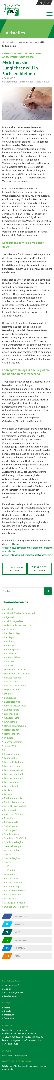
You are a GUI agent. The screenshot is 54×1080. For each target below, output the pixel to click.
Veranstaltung (11, 878)
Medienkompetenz (14, 801)
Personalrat (10, 809)
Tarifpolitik (9, 870)
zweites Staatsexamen (16, 906)
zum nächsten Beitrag (39, 569)
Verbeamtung (11, 886)
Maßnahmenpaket (14, 797)
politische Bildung (13, 813)
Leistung (8, 789)
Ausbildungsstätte (13, 621)
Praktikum (9, 818)
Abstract (8, 609)
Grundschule (10, 721)
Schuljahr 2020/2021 (15, 838)
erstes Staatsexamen (15, 705)
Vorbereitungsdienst (15, 890)
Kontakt (7, 1011)
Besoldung (9, 641)
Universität (10, 874)
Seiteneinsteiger (13, 846)
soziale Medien (12, 850)
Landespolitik (11, 757)
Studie (37, 81)
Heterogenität (11, 729)
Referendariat (11, 822)
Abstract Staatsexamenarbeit (19, 613)
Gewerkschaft (11, 717)
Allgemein (9, 617)
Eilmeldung (10, 697)
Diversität (9, 693)
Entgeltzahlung (12, 701)
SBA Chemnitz (12, 826)
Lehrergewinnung (13, 777)
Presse (7, 1007)
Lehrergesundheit (13, 773)
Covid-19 (9, 665)
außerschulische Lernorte (17, 625)
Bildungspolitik (12, 649)
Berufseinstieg (9, 81)
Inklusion (9, 737)
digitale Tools (11, 681)
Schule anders (11, 834)
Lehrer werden (25, 81)
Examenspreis (11, 709)
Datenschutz (10, 1018)
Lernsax (8, 793)
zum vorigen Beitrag (15, 569)
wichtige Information (15, 902)
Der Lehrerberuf (11, 985)
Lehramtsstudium (13, 761)
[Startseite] (3, 42)
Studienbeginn (12, 858)
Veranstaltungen (13, 882)
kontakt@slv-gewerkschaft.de (16, 1040)
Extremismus (11, 713)
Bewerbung (10, 645)
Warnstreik (10, 898)
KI (5, 749)
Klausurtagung (12, 753)
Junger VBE (10, 745)
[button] (49, 14)
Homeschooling (12, 733)
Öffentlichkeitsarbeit (15, 805)
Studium (8, 862)
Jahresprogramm (13, 741)
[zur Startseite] (12, 9)
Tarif (6, 866)
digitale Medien (12, 677)
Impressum (9, 1014)
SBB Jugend (10, 829)
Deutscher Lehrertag (15, 669)
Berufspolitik (11, 637)
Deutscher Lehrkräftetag (17, 673)
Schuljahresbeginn (14, 842)
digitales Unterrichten (15, 685)
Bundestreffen (12, 657)
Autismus (9, 629)
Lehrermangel (11, 781)
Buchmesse (10, 653)
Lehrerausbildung (13, 769)
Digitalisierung (12, 689)
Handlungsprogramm (15, 725)
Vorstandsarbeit (12, 894)
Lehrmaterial (11, 785)
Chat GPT (9, 661)
